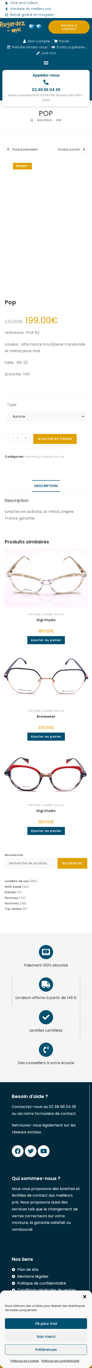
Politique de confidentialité (60, 1361)
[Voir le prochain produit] (84, 149)
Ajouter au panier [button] (46, 640)
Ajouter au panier (55, 439)
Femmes (32, 456)
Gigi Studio (46, 620)
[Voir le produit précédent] (8, 149)
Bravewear (46, 716)
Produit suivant (69, 149)
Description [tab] (46, 485)
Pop (59, 120)
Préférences (46, 1349)
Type (12, 404)
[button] (84, 1296)
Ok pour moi (46, 1323)
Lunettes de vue (52, 456)
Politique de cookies (25, 1361)
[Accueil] (31, 120)
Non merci (46, 1336)
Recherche (14, 855)
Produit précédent (25, 149)
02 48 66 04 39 (46, 89)
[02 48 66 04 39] (46, 82)
